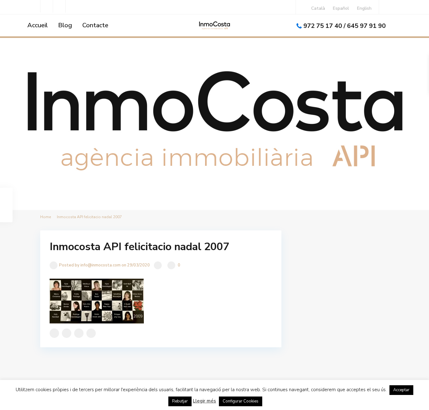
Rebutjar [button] (180, 401)
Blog (65, 25)
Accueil (37, 25)
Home (45, 216)
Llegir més (204, 401)
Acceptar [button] (401, 390)
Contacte (95, 25)
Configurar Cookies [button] (240, 401)
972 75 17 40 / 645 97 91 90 (344, 26)
